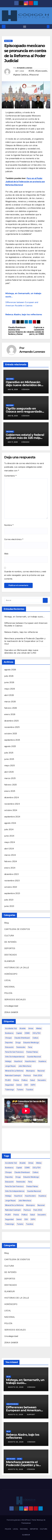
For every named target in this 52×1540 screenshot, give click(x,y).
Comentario (10, 476)
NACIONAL (8, 41)
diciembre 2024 (11, 797)
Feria (30, 1047)
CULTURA (9, 935)
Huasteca (42, 1061)
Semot (19, 1085)
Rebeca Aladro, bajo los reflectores (23, 314)
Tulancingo (9, 1090)
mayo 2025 (9, 765)
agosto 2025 (10, 746)
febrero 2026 (10, 708)
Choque (8, 1038)
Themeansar (26, 1523)
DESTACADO (10, 955)
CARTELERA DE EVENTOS (17, 929)
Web (6, 553)
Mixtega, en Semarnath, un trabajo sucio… (24, 616)
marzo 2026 (10, 701)
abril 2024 (9, 848)
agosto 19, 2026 (16, 1469)
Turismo (20, 1090)
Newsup (40, 1520)
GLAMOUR (9, 961)
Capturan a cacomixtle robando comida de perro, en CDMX (35, 330)
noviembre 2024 (12, 804)
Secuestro (42, 1080)
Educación (9, 1047)
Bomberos (9, 1033)
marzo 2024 (10, 855)
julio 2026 (8, 676)
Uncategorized (11, 1006)
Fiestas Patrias (32, 1052)
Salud (32, 1080)
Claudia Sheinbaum (22, 1038)
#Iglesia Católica (20, 74)
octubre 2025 (10, 733)
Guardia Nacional (34, 1057)
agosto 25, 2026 (16, 1387)
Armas (30, 1028)
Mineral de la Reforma (14, 1071)
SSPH (33, 1085)
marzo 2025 (10, 778)
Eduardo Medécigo (31, 1042)
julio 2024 (9, 829)
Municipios (30, 1071)
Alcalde (23, 1028)
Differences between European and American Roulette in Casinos (23, 1410)
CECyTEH (36, 1033)
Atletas (38, 1028)
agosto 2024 (10, 823)
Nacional (41, 1071)
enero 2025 (9, 791)
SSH (26, 1085)
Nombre (9, 525)
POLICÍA (8, 993)
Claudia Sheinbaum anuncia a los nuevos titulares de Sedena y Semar (17, 330)
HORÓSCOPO (10, 974)
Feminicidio (20, 1047)
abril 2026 (9, 695)
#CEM (31, 71)
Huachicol (18, 1061)
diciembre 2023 (11, 874)
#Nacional (34, 74)
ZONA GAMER (11, 1012)
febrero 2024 (10, 861)
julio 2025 (8, 752)
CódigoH (26, 389)
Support (31, 1414)
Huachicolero (30, 1061)
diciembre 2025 (11, 721)
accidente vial (11, 1028)
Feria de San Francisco (14, 1052)
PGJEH (8, 1080)
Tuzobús (29, 1090)
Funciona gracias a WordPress (19, 1520)
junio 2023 (9, 906)
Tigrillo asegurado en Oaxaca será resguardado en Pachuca (24, 411)
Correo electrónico (13, 539)
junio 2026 (9, 682)
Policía (16, 1080)
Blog (6, 923)
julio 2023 (8, 900)
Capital (19, 1033)
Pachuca (27, 1075)
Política (24, 1080)
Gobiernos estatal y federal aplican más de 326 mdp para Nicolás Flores (25, 438)
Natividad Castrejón (13, 1075)
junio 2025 (9, 759)
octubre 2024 (10, 810)
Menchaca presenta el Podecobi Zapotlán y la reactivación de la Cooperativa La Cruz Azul (24, 641)
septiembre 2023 (12, 893)
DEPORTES (9, 948)
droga (18, 1042)
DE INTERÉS (10, 942)
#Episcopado (41, 71)
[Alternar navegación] (24, 26)
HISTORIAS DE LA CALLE (16, 967)
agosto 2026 (10, 669)
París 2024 (37, 1075)
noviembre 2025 (12, 727)
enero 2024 (9, 868)
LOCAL (7, 980)
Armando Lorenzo (24, 68)
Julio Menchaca (25, 1066)
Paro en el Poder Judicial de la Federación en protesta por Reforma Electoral (25, 181)
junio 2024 (9, 836)
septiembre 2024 (12, 816)
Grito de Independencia (14, 1057)
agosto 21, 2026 (16, 1414)
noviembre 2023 (12, 880)
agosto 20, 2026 (16, 1442)
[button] (44, 26)
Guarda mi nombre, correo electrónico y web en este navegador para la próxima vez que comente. (25, 575)
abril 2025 (9, 772)
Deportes (9, 1042)
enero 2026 (9, 714)
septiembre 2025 (12, 740)
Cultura (35, 1038)
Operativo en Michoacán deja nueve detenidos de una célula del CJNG (23, 385)
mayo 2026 (9, 689)
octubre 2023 (10, 887)
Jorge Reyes (10, 1066)
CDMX (27, 1033)
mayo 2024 (9, 842)
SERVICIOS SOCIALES (15, 999)
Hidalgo (8, 1061)
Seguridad (9, 1085)
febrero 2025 (10, 784)
